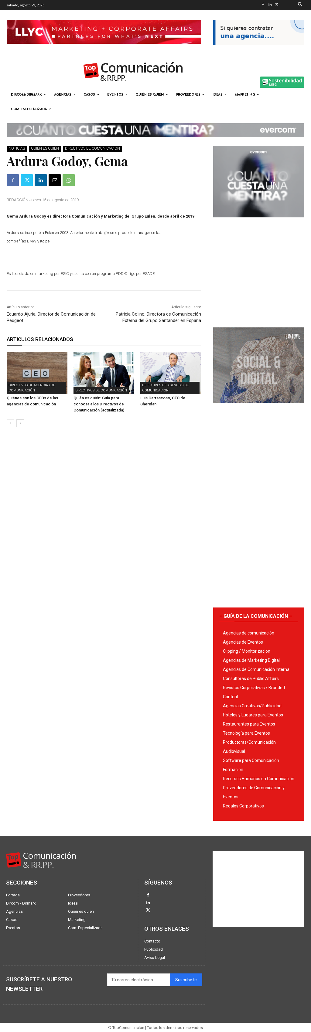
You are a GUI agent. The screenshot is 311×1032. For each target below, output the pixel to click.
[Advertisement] (258, 270)
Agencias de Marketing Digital (251, 660)
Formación (233, 769)
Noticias (17, 148)
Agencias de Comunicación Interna (256, 669)
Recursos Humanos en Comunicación (258, 778)
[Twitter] (277, 5)
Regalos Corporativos (243, 806)
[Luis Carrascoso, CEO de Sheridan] (170, 373)
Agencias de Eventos (243, 642)
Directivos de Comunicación (92, 148)
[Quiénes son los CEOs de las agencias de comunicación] (37, 373)
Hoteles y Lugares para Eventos (253, 714)
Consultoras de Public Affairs (251, 678)
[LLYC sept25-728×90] (104, 48)
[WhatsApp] (69, 180)
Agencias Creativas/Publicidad (252, 705)
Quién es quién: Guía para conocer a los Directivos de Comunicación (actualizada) (98, 404)
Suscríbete (186, 980)
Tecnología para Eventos (246, 733)
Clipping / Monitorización (246, 651)
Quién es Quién (45, 148)
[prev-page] (10, 423)
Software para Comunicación (251, 760)
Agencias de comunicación (248, 633)
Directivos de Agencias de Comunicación (32, 387)
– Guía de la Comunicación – (255, 616)
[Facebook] (263, 5)
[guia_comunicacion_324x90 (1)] (258, 49)
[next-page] (20, 423)
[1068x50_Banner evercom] (155, 142)
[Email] (55, 180)
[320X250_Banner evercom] (258, 222)
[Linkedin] (270, 5)
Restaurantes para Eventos (249, 724)
